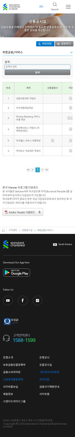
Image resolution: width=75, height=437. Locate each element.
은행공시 (44, 357)
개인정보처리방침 (49, 372)
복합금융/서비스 (45, 230)
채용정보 (8, 394)
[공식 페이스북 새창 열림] (23, 300)
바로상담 (47, 43)
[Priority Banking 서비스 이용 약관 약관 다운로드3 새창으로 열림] (72, 118)
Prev (33, 169)
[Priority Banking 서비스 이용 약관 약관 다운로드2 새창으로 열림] (69, 118)
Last (47, 169)
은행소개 (8, 357)
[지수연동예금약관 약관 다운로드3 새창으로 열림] (70, 108)
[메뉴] (68, 6)
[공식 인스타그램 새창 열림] (37, 300)
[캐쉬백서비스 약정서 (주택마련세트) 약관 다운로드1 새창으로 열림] (70, 130)
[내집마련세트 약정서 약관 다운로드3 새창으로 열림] (70, 99)
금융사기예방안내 (49, 387)
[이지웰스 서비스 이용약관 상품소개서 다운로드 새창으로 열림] (52, 141)
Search (53, 5)
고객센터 (13, 230)
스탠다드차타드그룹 (14, 401)
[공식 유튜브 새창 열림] (8, 300)
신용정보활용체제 (13, 379)
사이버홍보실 (10, 387)
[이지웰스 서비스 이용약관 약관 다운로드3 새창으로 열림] (70, 141)
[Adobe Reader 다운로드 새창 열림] (22, 212)
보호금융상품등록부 (14, 365)
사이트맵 (44, 394)
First (28, 169)
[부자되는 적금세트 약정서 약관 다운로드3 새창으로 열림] (70, 151)
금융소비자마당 (12, 372)
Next (42, 169)
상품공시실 (27, 230)
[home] (3, 230)
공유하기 (66, 43)
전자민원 (44, 379)
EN (41, 6)
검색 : (8, 62)
